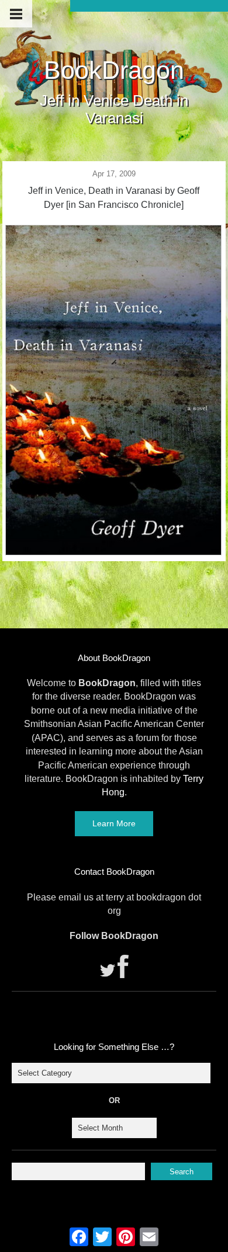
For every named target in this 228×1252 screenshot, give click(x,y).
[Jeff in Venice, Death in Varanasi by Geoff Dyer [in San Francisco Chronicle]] (113, 552)
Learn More (114, 823)
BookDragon (114, 70)
